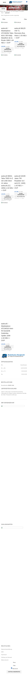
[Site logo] (15, 2)
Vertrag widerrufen (14, 671)
